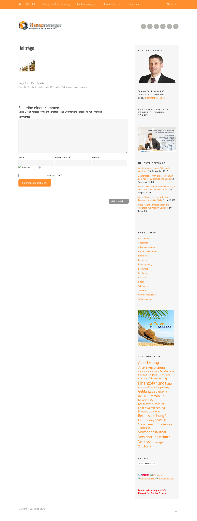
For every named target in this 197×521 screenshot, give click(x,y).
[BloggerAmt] (165, 478)
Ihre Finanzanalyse (86, 4)
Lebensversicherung (151, 408)
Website (96, 157)
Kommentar (24, 116)
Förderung (143, 268)
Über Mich (31, 4)
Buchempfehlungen (147, 251)
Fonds (169, 383)
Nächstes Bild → (119, 201)
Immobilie (157, 396)
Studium (169, 425)
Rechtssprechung (151, 415)
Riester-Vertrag (146, 420)
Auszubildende (145, 371)
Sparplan (160, 420)
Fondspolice (143, 387)
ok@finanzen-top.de (155, 97)
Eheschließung (163, 374)
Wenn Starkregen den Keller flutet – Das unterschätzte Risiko (155, 198)
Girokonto (161, 391)
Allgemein (143, 242)
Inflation (142, 277)
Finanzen (142, 259)
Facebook (169, 26)
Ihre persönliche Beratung (56, 4)
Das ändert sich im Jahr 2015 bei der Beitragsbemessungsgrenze (58, 87)
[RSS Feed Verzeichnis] (156, 475)
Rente (169, 415)
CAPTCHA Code (53, 175)
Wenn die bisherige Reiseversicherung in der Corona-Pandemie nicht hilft (156, 188)
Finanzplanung (145, 264)
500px (163, 26)
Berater (156, 372)
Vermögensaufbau (147, 294)
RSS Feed (143, 26)
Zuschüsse (144, 446)
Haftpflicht (143, 396)
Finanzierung (158, 378)
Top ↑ (176, 511)
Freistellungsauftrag (158, 387)
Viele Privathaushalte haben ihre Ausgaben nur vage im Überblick (153, 206)
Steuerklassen (146, 424)
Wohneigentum (145, 298)
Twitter (176, 26)
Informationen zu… (112, 4)
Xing (150, 26)
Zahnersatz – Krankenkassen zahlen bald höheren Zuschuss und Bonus (155, 177)
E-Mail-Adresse (63, 157)
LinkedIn (156, 26)
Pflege (141, 281)
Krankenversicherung (151, 404)
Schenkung (143, 286)
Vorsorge (145, 441)
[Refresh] (39, 167)
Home (21, 4)
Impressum (133, 4)
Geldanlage (143, 273)
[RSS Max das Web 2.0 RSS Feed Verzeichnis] (147, 478)
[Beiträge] (27, 71)
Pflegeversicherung (149, 411)
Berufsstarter (167, 371)
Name (22, 157)
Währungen (158, 443)
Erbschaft (143, 255)
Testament (144, 427)
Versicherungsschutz (154, 436)
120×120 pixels (37, 83)
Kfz (151, 400)
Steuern (142, 290)
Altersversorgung (146, 247)
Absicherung (144, 238)
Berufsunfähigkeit (147, 374)
